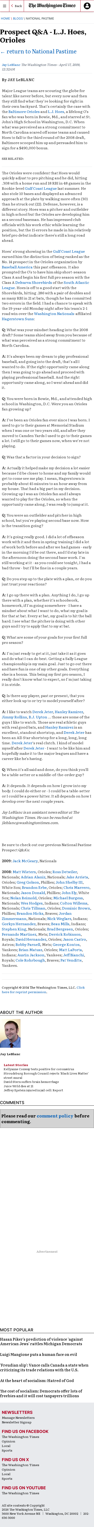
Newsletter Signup (16, 1422)
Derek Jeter (42, 711)
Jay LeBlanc (11, 64)
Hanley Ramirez (69, 711)
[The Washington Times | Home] (52, 6)
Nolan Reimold (23, 897)
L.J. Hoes (56, 111)
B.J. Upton (38, 717)
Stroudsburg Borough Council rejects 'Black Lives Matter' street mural (46, 1075)
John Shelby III (69, 882)
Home (5, 18)
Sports (7, 1450)
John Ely (69, 892)
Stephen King (14, 929)
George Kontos (66, 944)
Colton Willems (73, 903)
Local (6, 1445)
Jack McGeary (25, 860)
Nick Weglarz (59, 918)
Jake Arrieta (77, 877)
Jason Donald (33, 892)
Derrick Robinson (65, 934)
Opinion (8, 1441)
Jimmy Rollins (14, 717)
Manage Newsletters (18, 1417)
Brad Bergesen (60, 929)
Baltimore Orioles (24, 111)
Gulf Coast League (41, 188)
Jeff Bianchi (73, 954)
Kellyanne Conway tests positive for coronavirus (39, 1069)
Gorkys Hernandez (19, 923)
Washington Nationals (54, 313)
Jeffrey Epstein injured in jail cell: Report (33, 1090)
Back (18, 6)
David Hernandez (31, 939)
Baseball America (17, 267)
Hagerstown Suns (18, 318)
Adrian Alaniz (33, 877)
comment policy (55, 1116)
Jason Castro (74, 939)
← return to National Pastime (38, 51)
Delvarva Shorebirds (33, 282)
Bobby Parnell (28, 944)
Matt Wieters (24, 871)
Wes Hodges (32, 903)
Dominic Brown (75, 908)
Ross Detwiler (64, 871)
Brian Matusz (30, 949)
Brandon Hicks (30, 913)
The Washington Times (20, 1436)
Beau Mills (60, 923)
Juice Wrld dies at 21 (18, 1086)
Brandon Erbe (34, 887)
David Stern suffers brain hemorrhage (31, 1082)
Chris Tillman (33, 908)
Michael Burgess (68, 897)
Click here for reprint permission (43, 989)
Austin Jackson (30, 954)
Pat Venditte (71, 960)
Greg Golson (28, 882)
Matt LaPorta (70, 949)
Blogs (18, 18)
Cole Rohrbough (30, 960)
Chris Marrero (76, 887)
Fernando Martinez (19, 934)
